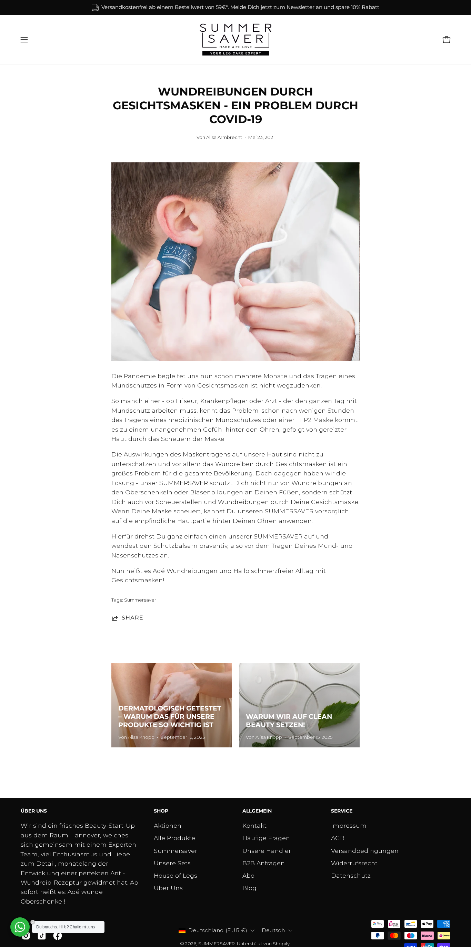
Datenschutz (351, 875)
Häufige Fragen (266, 838)
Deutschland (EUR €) (217, 930)
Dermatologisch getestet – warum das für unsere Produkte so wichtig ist (169, 716)
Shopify (281, 943)
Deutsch (273, 930)
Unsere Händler (266, 850)
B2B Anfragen (263, 863)
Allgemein (257, 811)
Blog (249, 888)
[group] (235, 7)
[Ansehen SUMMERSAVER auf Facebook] (57, 935)
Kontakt (254, 825)
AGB (337, 838)
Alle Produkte (174, 838)
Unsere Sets (172, 863)
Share (132, 617)
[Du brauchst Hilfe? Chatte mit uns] (20, 927)
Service (341, 811)
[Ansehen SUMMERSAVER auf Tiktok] (42, 935)
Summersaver (140, 600)
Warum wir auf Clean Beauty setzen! (289, 720)
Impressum (349, 825)
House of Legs (175, 875)
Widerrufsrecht (354, 863)
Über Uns (168, 888)
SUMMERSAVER (216, 943)
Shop (161, 811)
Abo (248, 875)
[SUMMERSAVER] (235, 39)
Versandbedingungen (365, 850)
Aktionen (167, 825)
